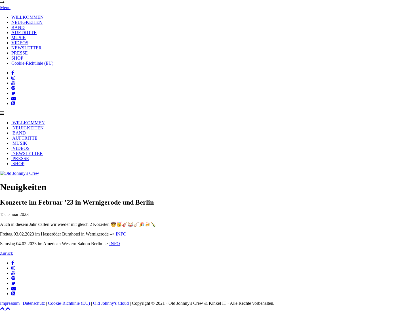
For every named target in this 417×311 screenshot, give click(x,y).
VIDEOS (19, 42)
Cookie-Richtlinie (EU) (32, 63)
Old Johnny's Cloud (111, 303)
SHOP (17, 58)
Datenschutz (34, 303)
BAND (18, 27)
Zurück (6, 253)
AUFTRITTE (24, 32)
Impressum (10, 303)
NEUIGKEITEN (27, 22)
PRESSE (19, 53)
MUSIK (18, 37)
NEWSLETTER (26, 47)
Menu (5, 7)
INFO (121, 234)
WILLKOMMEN (27, 17)
